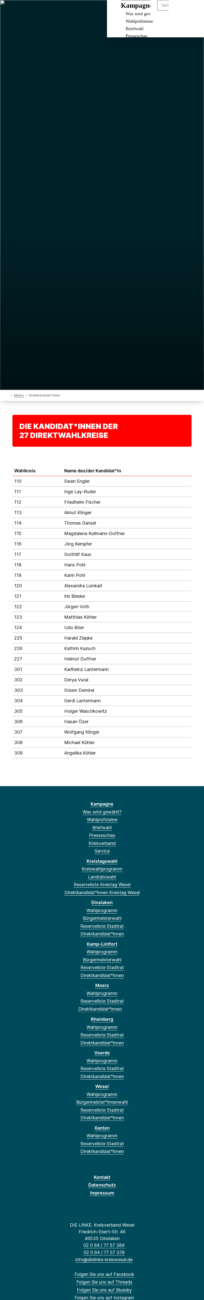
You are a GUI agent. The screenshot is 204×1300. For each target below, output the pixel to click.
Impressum (102, 1192)
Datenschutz (102, 1185)
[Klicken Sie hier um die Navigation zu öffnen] (193, 10)
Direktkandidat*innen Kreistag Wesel (102, 892)
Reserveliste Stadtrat (102, 926)
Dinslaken (102, 902)
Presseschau (136, 35)
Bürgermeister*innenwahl (102, 1102)
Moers (19, 395)
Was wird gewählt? (102, 811)
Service (102, 851)
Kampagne (102, 804)
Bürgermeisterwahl (102, 918)
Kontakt (102, 1177)
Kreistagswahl (102, 861)
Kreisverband (102, 843)
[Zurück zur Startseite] (8, 395)
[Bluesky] (26, 10)
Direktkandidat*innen (102, 933)
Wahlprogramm (102, 910)
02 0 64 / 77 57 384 (104, 1245)
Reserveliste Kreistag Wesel (102, 884)
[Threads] (17, 10)
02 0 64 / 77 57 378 (104, 1252)
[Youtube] (50, 10)
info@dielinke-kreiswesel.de (104, 1259)
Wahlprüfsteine (139, 21)
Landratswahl (102, 876)
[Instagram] (34, 10)
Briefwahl (135, 28)
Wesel (102, 1086)
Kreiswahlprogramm (102, 868)
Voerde (102, 1052)
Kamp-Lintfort (102, 944)
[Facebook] (9, 10)
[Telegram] (42, 10)
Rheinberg (102, 1019)
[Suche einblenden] (179, 10)
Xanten (102, 1128)
